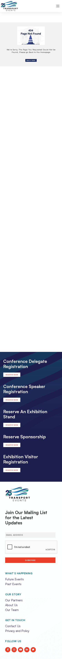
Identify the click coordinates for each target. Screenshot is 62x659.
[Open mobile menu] (57, 6)
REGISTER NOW (12, 375)
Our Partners (14, 600)
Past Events (13, 584)
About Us (11, 605)
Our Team (12, 610)
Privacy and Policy (17, 631)
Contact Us (12, 626)
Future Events (14, 579)
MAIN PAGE (31, 60)
